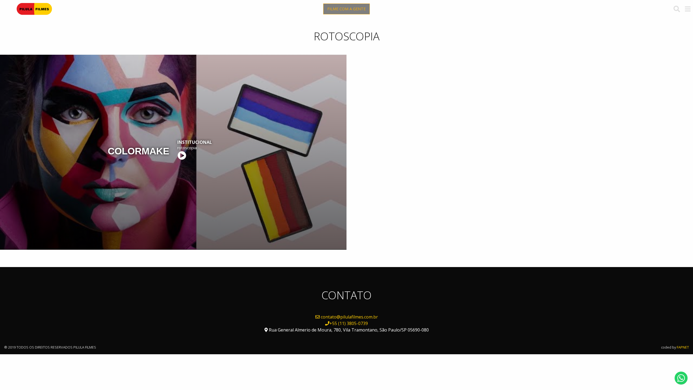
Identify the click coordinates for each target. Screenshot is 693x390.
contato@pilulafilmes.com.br (349, 317)
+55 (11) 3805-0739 (348, 323)
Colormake (138, 151)
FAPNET (683, 347)
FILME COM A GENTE (346, 8)
